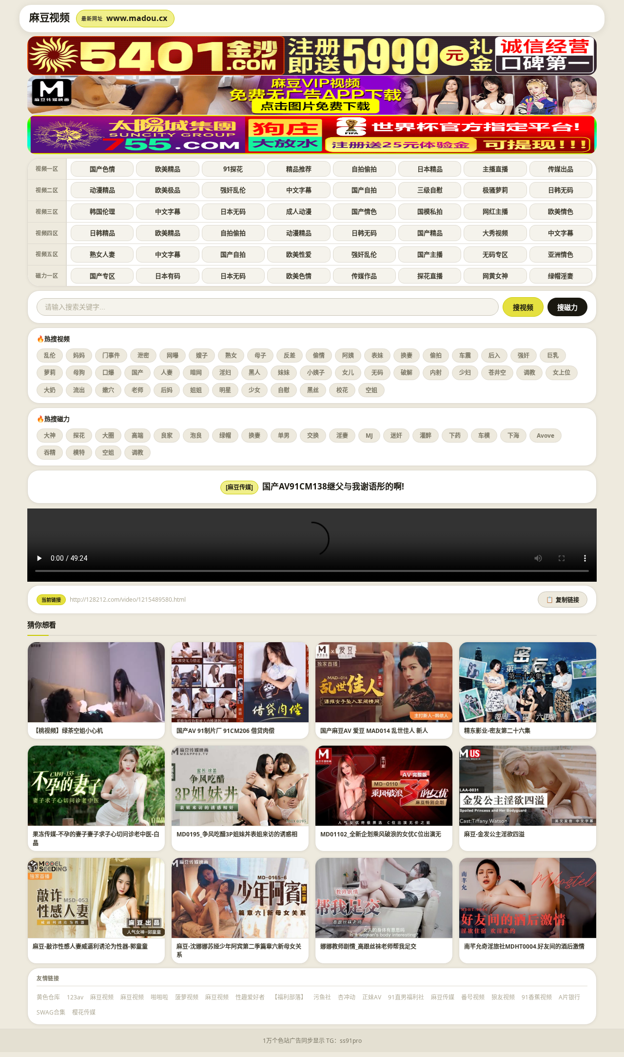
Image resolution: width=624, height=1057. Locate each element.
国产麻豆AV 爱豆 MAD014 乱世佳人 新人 (374, 731)
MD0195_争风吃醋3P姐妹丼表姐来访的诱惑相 (236, 834)
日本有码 (167, 275)
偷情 (319, 355)
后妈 (167, 390)
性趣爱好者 (250, 997)
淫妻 (342, 435)
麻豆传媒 (442, 997)
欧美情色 (560, 211)
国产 (137, 372)
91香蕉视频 (537, 997)
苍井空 (497, 372)
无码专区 (495, 254)
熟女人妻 (102, 254)
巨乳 (553, 355)
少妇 (465, 372)
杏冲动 (346, 997)
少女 (254, 390)
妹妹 (284, 372)
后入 (494, 355)
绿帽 (225, 435)
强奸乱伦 (233, 189)
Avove (545, 435)
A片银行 (569, 997)
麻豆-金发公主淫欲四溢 (494, 834)
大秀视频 (495, 232)
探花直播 (430, 275)
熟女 (231, 355)
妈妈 (79, 355)
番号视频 (473, 997)
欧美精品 (167, 168)
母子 (260, 355)
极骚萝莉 (495, 189)
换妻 (406, 355)
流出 (79, 390)
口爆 (108, 372)
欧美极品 (167, 189)
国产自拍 (364, 189)
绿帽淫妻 (560, 275)
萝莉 (50, 372)
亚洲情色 (560, 254)
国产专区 (102, 275)
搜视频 (523, 307)
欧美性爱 (299, 254)
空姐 (371, 390)
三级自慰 (430, 189)
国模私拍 (430, 211)
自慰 (284, 390)
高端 (137, 435)
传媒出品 (560, 168)
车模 (484, 435)
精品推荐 (299, 168)
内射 (436, 372)
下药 (455, 435)
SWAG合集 (51, 1012)
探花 (79, 435)
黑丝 (313, 390)
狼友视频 (503, 997)
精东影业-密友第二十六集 (497, 731)
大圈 (108, 435)
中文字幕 (299, 189)
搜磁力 (567, 307)
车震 (465, 355)
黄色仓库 (48, 997)
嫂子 (202, 355)
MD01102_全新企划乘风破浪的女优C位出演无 (380, 834)
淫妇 (225, 372)
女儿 (348, 372)
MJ (369, 435)
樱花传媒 (84, 1012)
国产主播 (430, 254)
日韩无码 (560, 189)
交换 (313, 435)
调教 (529, 372)
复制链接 (562, 600)
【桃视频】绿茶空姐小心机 (68, 731)
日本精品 (430, 168)
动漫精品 (102, 189)
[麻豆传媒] (239, 487)
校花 (342, 390)
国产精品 (430, 232)
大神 (50, 435)
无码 (377, 372)
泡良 (196, 435)
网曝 (172, 355)
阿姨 (348, 355)
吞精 (50, 452)
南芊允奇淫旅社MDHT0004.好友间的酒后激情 (524, 946)
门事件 (111, 355)
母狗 (79, 372)
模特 (79, 452)
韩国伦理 (102, 211)
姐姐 (196, 390)
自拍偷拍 (364, 168)
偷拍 (436, 355)
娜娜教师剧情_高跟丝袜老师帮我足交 (368, 946)
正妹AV (371, 997)
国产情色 (364, 211)
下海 (513, 435)
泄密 (143, 355)
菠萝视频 (186, 997)
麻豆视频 (102, 997)
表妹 (377, 355)
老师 (137, 390)
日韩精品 (102, 232)
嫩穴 (108, 390)
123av (75, 997)
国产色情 (102, 168)
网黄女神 (495, 275)
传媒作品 (364, 275)
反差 (289, 355)
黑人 (254, 372)
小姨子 (316, 372)
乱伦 (50, 355)
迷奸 (396, 435)
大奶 (50, 390)
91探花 (233, 168)
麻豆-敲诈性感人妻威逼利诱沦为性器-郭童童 (90, 946)
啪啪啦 (159, 997)
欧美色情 (299, 275)
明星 (225, 390)
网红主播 (495, 211)
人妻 (167, 372)
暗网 (196, 372)
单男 (284, 435)
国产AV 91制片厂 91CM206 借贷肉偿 (225, 731)
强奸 (523, 355)
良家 (167, 435)
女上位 (561, 372)
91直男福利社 (406, 997)
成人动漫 (299, 211)
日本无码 (233, 211)
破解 (406, 372)
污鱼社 (322, 997)
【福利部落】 (289, 997)
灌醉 (425, 435)
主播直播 (495, 168)
